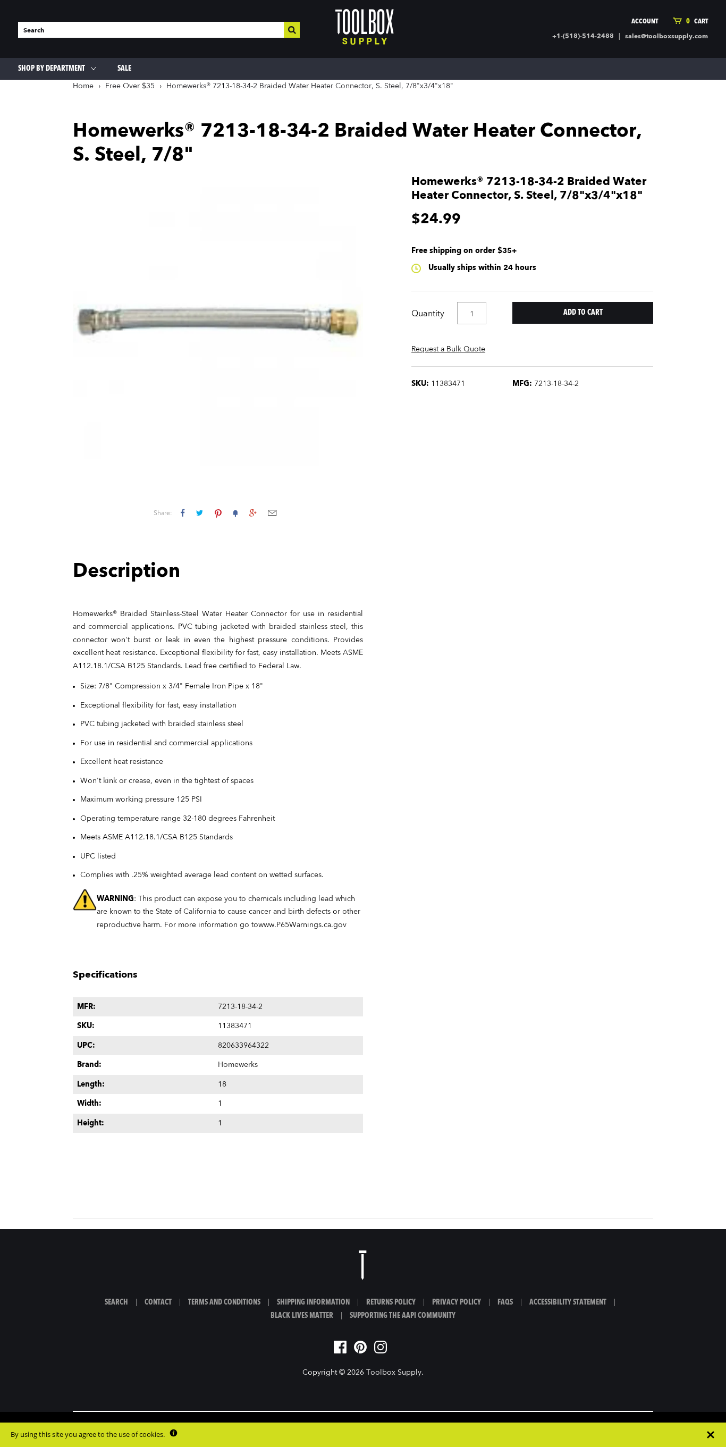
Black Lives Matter (302, 1315)
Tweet (199, 512)
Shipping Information (313, 1302)
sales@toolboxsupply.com (666, 36)
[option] (218, 320)
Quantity (427, 314)
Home (83, 86)
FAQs (505, 1302)
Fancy (235, 512)
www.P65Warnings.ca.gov (302, 925)
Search (116, 1302)
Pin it (218, 512)
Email (272, 512)
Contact (158, 1302)
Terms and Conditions (224, 1302)
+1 (252, 512)
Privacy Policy (456, 1302)
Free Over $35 (130, 86)
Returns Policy (391, 1302)
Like (182, 512)
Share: (163, 513)
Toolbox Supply (393, 1372)
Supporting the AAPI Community (402, 1315)
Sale (124, 68)
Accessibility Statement (567, 1302)
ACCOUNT (644, 21)
